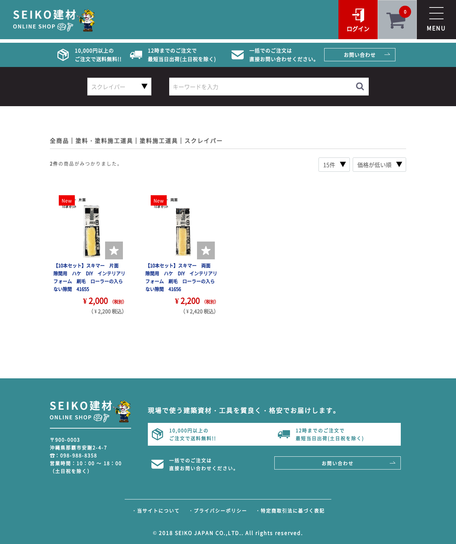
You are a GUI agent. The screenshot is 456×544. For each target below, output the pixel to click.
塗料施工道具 (159, 140)
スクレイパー (204, 140)
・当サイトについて (156, 510)
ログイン (358, 28)
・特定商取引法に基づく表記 (290, 510)
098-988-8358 (78, 455)
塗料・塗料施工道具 (104, 140)
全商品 (59, 140)
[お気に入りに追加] (114, 250)
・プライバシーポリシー (217, 510)
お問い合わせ (360, 54)
